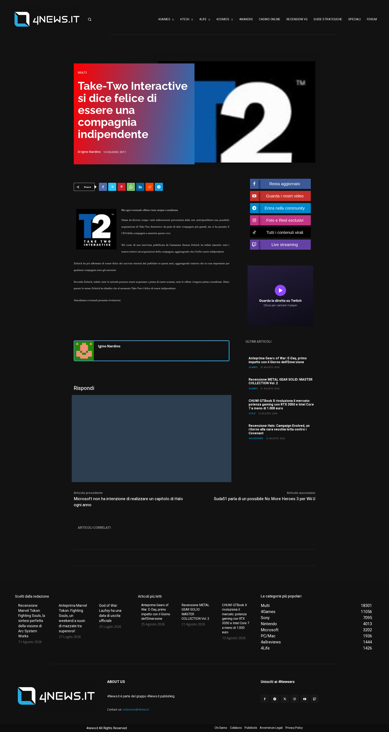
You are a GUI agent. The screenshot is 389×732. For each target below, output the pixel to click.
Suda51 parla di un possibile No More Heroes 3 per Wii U (264, 499)
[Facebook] (103, 187)
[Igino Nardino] (84, 351)
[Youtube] (305, 699)
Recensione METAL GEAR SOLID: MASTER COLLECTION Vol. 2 (280, 381)
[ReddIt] (149, 187)
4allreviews (256, 438)
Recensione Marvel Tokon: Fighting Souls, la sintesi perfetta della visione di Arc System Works (31, 620)
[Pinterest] (122, 187)
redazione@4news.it (136, 709)
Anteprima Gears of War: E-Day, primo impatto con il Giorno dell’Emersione (278, 360)
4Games (253, 367)
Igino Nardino (91, 151)
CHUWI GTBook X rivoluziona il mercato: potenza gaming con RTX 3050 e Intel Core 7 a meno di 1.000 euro (281, 404)
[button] (102, 19)
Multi (82, 72)
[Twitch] (314, 699)
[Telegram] (159, 187)
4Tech (252, 413)
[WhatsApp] (131, 187)
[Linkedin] (140, 187)
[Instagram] (295, 699)
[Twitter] (112, 187)
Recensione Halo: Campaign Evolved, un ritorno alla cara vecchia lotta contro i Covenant (279, 429)
